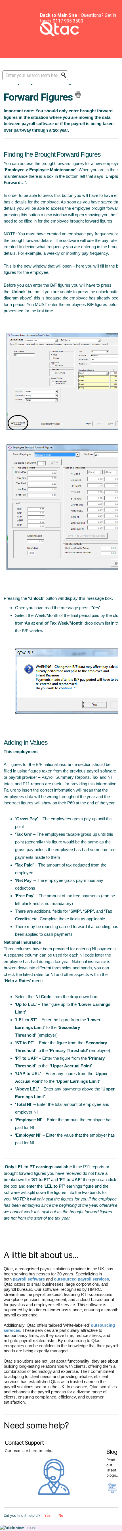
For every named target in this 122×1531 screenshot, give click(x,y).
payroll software (29, 1279)
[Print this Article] (78, 94)
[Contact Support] (54, 1493)
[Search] (65, 75)
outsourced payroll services (81, 1279)
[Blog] (112, 1490)
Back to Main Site (58, 15)
